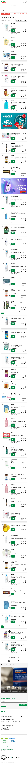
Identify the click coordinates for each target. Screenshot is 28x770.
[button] (25, 30)
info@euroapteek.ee (17, 721)
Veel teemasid (24, 694)
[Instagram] (4, 712)
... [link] (16, 660)
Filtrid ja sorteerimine (20, 20)
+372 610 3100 (10, 716)
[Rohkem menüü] (26, 2)
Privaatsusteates (3, 706)
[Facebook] (2, 712)
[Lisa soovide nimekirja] (3, 24)
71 (18, 660)
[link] (7, 661)
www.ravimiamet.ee (4, 749)
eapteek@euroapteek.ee (18, 716)
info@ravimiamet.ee (10, 749)
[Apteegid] (24, 2)
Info (25, 127)
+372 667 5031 (10, 721)
